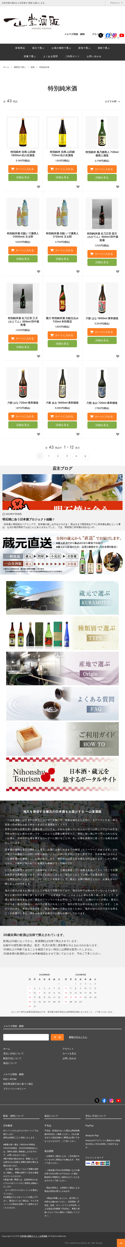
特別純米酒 (44, 67)
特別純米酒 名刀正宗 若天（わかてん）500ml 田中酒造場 (102, 237)
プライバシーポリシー (14, 1088)
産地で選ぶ (84, 47)
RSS (5, 1079)
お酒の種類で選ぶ (61, 47)
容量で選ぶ (30, 56)
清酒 (33, 67)
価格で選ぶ (104, 47)
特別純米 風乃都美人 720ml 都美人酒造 (102, 153)
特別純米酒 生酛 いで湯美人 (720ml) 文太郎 (62, 235)
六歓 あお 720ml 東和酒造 (102, 402)
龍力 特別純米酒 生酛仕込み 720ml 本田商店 (62, 319)
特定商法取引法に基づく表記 (18, 1083)
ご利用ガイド (72, 56)
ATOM (13, 1079)
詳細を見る (22, 177)
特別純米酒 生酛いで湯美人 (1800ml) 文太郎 (23, 235)
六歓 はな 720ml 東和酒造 (22, 402)
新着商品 (20, 47)
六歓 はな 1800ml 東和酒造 (102, 318)
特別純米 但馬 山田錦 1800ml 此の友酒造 (23, 153)
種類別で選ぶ (20, 67)
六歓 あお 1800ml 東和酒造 (62, 402)
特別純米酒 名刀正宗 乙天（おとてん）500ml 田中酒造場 (23, 321)
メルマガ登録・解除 (74, 34)
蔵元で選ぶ (38, 47)
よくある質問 (50, 56)
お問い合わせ (94, 56)
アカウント (115, 3)
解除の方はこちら (78, 1037)
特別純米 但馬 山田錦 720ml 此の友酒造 (62, 153)
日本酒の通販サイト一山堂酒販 (33, 1236)
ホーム (6, 67)
